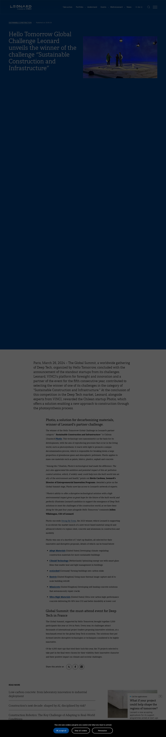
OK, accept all (61, 730)
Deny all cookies (81, 730)
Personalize (102, 730)
